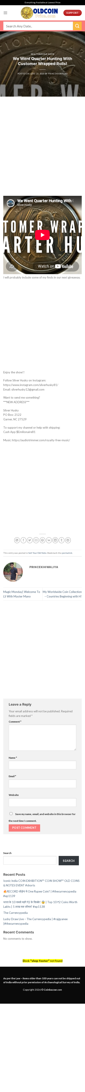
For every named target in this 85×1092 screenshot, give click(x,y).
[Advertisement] (42, 151)
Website (14, 794)
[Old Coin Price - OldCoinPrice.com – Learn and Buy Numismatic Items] (39, 12)
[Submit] (77, 26)
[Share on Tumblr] (62, 540)
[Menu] (5, 13)
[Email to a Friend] (36, 540)
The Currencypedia (15, 912)
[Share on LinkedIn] (55, 540)
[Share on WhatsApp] (17, 540)
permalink (67, 553)
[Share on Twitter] (30, 540)
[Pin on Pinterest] (43, 540)
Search (7, 852)
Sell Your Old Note (42, 54)
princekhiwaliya (58, 73)
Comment (15, 721)
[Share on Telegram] (68, 540)
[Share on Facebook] (23, 540)
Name (13, 757)
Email (12, 776)
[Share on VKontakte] (49, 540)
